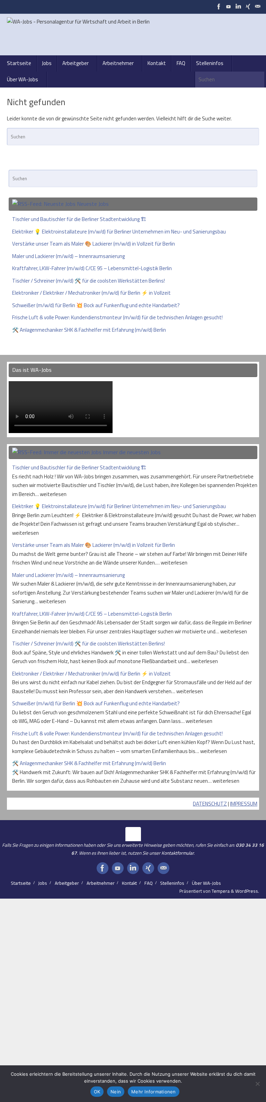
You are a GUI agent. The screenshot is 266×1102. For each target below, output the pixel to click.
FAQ (148, 883)
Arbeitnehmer (101, 883)
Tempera (221, 891)
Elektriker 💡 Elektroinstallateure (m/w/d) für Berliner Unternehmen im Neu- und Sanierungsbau (119, 232)
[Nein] (257, 1083)
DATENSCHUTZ (210, 804)
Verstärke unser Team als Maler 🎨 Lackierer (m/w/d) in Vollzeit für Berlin (93, 244)
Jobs (42, 883)
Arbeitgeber (67, 883)
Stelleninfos (172, 883)
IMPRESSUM (243, 804)
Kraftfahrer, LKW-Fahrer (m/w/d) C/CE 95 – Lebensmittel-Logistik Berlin (92, 268)
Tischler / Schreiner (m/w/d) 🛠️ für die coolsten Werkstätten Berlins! (88, 281)
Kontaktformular (177, 853)
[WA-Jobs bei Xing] (248, 6)
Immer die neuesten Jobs (132, 452)
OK (97, 1091)
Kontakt (129, 883)
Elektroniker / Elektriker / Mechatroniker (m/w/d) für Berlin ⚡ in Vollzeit (91, 293)
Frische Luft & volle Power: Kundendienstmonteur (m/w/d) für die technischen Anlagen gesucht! (117, 317)
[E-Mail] (258, 6)
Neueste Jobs (93, 204)
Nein (115, 1091)
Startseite (21, 883)
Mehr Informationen (153, 1091)
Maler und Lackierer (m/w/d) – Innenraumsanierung (68, 256)
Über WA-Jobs (206, 883)
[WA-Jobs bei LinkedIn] (238, 6)
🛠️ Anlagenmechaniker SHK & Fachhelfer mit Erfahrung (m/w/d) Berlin (89, 330)
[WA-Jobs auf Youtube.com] (228, 6)
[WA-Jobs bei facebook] (219, 6)
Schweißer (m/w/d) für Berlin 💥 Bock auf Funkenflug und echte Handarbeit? (96, 305)
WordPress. (247, 891)
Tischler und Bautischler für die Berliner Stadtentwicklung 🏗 (79, 219)
